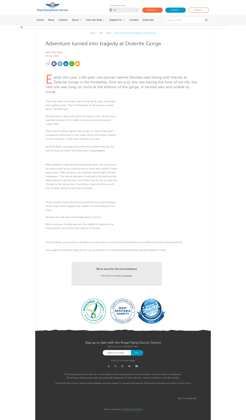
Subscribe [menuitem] (148, 19)
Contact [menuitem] (133, 19)
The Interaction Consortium (131, 409)
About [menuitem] (75, 19)
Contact (198, 10)
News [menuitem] (51, 19)
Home (92, 33)
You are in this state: (118, 5)
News (108, 33)
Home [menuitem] (40, 19)
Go (136, 353)
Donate (174, 10)
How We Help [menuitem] (94, 19)
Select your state (115, 352)
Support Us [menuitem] (115, 19)
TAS (100, 33)
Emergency (151, 10)
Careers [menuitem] (63, 19)
